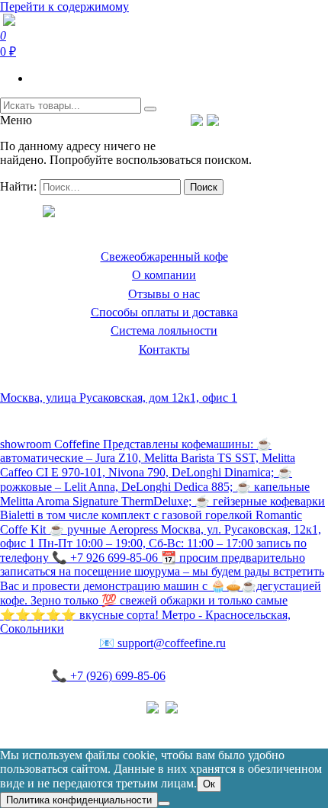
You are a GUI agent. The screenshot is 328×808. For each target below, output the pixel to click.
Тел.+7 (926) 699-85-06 (275, 120)
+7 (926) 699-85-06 (109, 675)
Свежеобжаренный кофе (164, 256)
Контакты (164, 349)
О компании (164, 274)
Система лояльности (164, 330)
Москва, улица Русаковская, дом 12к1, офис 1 (118, 397)
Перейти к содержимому (64, 6)
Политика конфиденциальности (83, 723)
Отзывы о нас (164, 293)
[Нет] (164, 803)
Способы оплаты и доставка (164, 312)
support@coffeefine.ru (162, 642)
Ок (209, 784)
